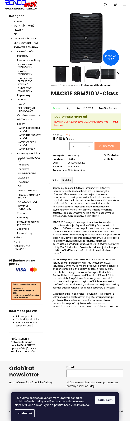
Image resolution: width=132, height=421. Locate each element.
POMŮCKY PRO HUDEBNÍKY (22, 247)
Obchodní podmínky (27, 319)
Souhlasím (105, 400)
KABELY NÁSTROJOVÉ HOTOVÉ (29, 136)
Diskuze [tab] (66, 180)
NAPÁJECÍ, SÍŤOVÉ (27, 201)
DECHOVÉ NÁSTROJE (25, 38)
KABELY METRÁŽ (26, 149)
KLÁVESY (18, 30)
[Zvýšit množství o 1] (89, 146)
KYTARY (18, 21)
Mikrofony (22, 55)
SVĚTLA (18, 237)
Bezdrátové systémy (28, 60)
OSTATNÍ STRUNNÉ (24, 25)
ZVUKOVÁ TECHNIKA (26, 47)
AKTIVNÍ (22, 99)
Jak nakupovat (24, 316)
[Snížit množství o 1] (73, 146)
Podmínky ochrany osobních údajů (26, 324)
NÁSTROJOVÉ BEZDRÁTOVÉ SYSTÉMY (25, 81)
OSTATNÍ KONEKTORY (24, 207)
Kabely (21, 123)
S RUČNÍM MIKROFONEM (25, 73)
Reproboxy (24, 95)
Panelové (24, 169)
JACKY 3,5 (23, 177)
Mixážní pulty (24, 119)
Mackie (113, 108)
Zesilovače (23, 228)
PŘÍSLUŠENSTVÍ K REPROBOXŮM (27, 109)
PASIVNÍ (22, 103)
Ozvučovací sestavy (28, 115)
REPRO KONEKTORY (28, 190)
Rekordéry (22, 217)
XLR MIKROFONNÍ (27, 173)
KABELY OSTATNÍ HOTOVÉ (27, 143)
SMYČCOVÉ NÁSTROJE (26, 43)
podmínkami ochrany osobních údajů (92, 384)
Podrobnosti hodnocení (96, 85)
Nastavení (25, 413)
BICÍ (16, 34)
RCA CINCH (24, 181)
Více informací (80, 405)
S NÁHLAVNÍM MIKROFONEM (25, 66)
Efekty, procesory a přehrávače (28, 223)
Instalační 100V (25, 51)
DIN (20, 186)
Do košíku (109, 146)
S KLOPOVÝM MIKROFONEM (25, 89)
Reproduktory (24, 233)
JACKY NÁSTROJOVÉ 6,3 (29, 159)
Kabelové (24, 164)
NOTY (17, 241)
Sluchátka (22, 213)
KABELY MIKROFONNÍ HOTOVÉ (29, 129)
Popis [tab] (55, 180)
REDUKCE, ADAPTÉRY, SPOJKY (29, 196)
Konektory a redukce (28, 153)
